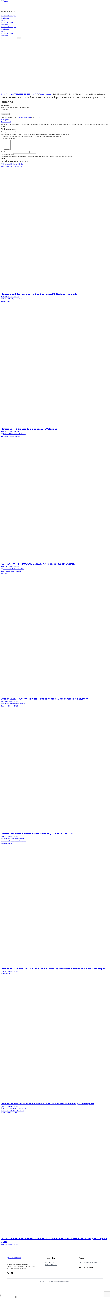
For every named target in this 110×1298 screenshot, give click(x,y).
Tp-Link (38, 117)
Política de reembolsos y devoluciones (90, 1262)
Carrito (3, 20)
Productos (5, 18)
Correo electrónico (7, 154)
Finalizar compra (7, 22)
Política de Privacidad (51, 1265)
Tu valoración (5, 149)
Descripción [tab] (5, 120)
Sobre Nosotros (49, 1262)
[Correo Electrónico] (12, 1273)
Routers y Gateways (45, 94)
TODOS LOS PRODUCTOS (14, 94)
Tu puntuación (6, 138)
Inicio (3, 94)
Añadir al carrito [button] (14, 297)
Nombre (4, 152)
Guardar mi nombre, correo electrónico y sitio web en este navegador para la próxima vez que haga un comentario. (37, 156)
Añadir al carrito (5, 114)
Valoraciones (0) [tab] (6, 122)
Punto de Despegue (8, 16)
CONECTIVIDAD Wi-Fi (31, 94)
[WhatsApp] (8, 1273)
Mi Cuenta (4, 25)
